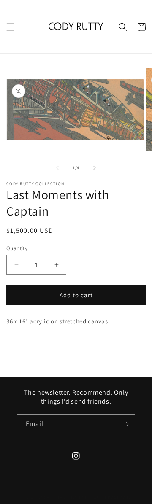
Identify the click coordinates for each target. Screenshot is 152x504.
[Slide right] (94, 168)
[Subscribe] (125, 424)
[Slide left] (57, 168)
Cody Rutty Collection (62, 497)
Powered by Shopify (109, 497)
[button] (10, 27)
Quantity (16, 248)
